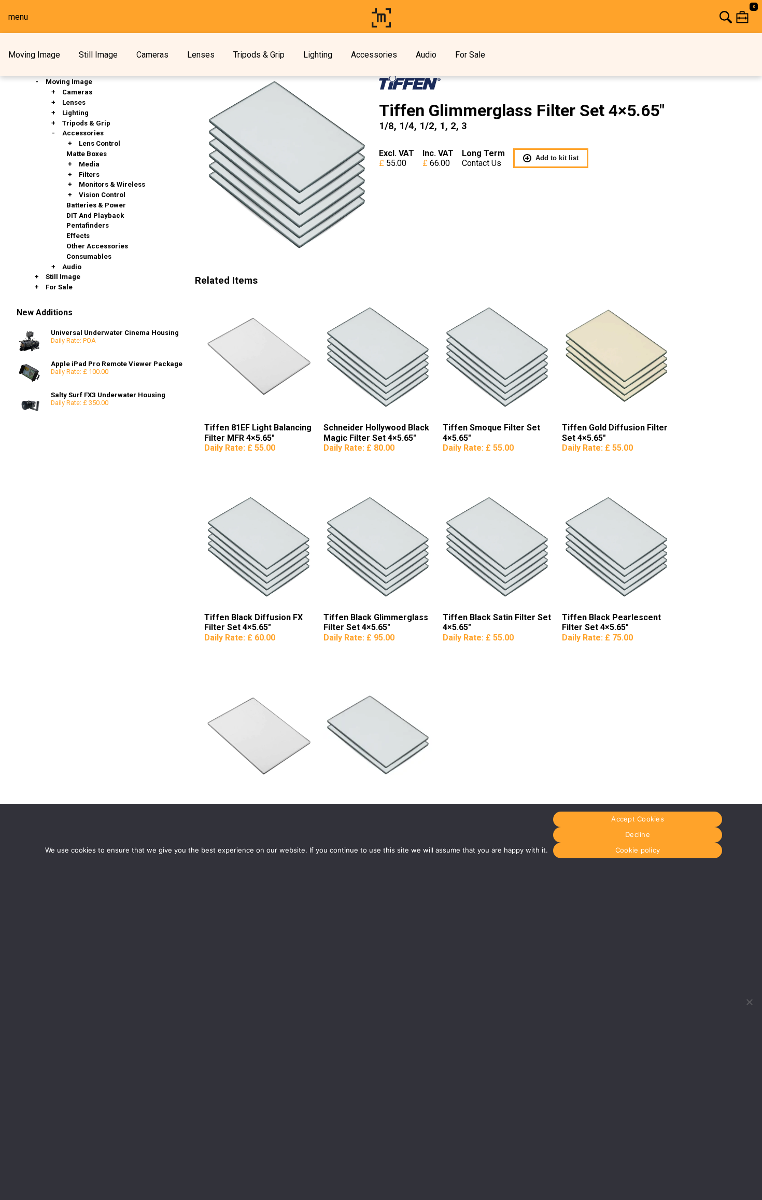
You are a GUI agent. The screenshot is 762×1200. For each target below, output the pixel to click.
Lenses (201, 55)
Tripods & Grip (259, 55)
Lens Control (99, 143)
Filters (89, 174)
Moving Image (34, 55)
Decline (637, 835)
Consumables (88, 256)
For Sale (470, 55)
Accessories (374, 55)
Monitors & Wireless (112, 184)
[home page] (381, 25)
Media (89, 164)
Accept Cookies (637, 819)
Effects (78, 236)
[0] (578, 16)
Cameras (152, 55)
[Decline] (749, 1002)
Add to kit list (556, 158)
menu (18, 17)
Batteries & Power (96, 205)
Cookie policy (637, 850)
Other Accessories (97, 246)
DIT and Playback (95, 215)
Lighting (317, 55)
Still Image (98, 55)
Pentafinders (87, 225)
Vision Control (102, 195)
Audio (426, 55)
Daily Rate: (239, 448)
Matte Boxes (86, 154)
